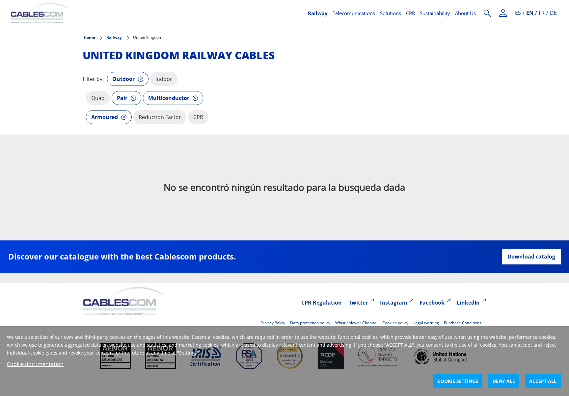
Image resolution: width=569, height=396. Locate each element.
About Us (465, 13)
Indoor (163, 79)
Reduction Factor (160, 117)
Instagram (393, 302)
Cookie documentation (35, 364)
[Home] (155, 13)
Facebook (432, 302)
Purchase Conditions (462, 323)
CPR (410, 13)
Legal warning (426, 323)
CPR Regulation (321, 302)
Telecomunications (354, 13)
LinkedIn (468, 302)
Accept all (542, 381)
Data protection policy (310, 323)
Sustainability (435, 13)
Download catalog (531, 256)
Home (89, 37)
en (529, 12)
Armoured (104, 117)
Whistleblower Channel (356, 323)
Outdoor (123, 79)
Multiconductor (168, 98)
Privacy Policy (272, 323)
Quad (98, 98)
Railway (318, 13)
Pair (122, 98)
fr (542, 12)
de (553, 12)
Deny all (504, 381)
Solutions (390, 13)
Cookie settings (458, 381)
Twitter (358, 302)
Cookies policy (395, 323)
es (518, 12)
